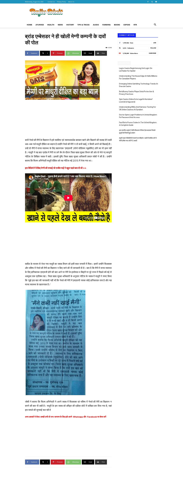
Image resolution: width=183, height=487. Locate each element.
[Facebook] (148, 1)
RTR (135, 24)
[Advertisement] (112, 12)
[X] (152, 1)
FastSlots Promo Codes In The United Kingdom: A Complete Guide (138, 123)
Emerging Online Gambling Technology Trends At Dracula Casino (138, 85)
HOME (29, 24)
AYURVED (40, 24)
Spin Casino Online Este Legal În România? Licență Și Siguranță (136, 100)
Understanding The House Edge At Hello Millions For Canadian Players (138, 77)
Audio (96, 24)
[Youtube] (156, 1)
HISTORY (70, 24)
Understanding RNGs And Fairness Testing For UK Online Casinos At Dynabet (137, 108)
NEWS (60, 24)
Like (154, 43)
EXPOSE (126, 24)
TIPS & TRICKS (83, 24)
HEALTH (50, 24)
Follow (153, 48)
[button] (155, 25)
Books (117, 24)
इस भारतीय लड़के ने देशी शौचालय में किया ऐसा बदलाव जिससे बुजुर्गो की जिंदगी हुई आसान (137, 131)
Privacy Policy (61, 2)
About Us (71, 2)
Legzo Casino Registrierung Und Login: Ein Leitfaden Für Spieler (135, 69)
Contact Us (51, 2)
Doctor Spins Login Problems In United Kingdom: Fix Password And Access (138, 116)
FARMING (106, 24)
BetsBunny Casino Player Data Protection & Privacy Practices (136, 92)
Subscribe (152, 53)
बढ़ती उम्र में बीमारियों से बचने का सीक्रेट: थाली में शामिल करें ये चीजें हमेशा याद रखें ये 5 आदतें (138, 139)
